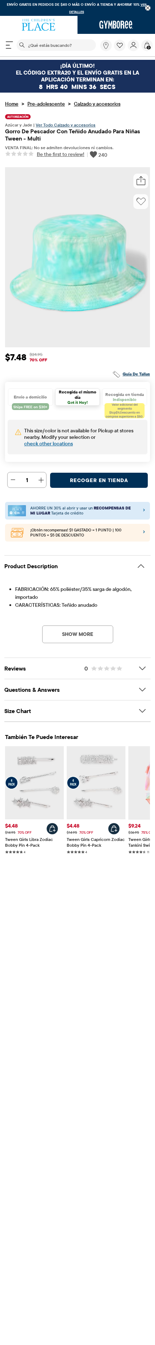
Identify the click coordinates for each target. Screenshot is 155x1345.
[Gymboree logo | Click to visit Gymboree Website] (116, 25)
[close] (148, 8)
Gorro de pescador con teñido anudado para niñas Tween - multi (72, 135)
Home (11, 104)
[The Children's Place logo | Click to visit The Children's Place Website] (39, 25)
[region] (77, 8)
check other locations (48, 443)
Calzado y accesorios (97, 104)
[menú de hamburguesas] (9, 45)
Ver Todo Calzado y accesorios (66, 125)
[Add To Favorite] (141, 201)
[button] (119, 45)
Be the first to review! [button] (60, 154)
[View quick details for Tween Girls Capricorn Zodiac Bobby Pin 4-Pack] (114, 828)
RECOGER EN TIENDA (99, 480)
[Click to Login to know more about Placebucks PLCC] (144, 532)
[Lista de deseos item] (121, 49)
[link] (106, 45)
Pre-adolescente (46, 104)
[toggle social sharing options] (141, 181)
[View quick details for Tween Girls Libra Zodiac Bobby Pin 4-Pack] (52, 828)
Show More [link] (77, 634)
